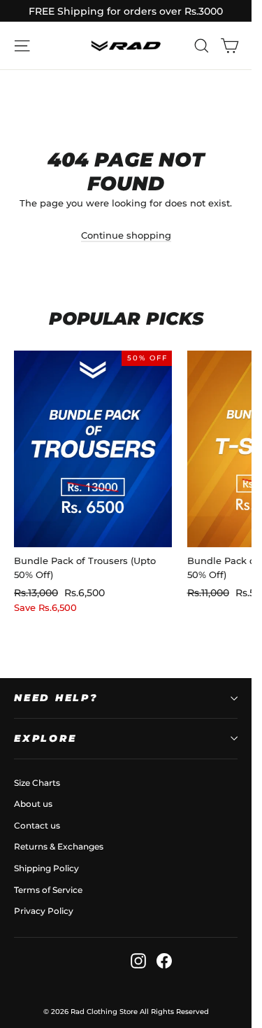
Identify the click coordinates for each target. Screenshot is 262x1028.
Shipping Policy (46, 868)
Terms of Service (48, 890)
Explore (45, 738)
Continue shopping (126, 235)
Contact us (37, 825)
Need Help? (56, 697)
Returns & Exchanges (58, 846)
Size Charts (37, 782)
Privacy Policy (43, 911)
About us (33, 803)
